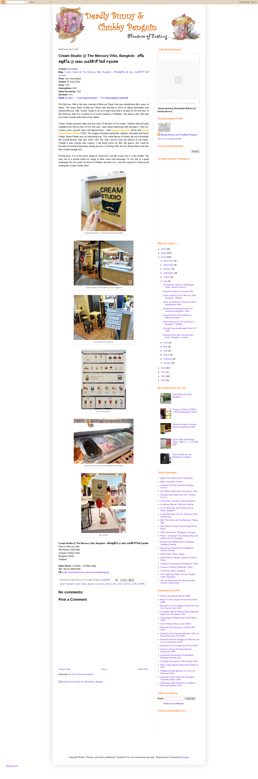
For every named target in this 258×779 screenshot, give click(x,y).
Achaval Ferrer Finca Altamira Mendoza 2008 (177, 316)
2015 (163, 253)
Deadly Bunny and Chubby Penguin (179, 134)
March (166, 354)
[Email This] (121, 580)
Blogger (185, 757)
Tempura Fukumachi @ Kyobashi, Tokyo (179, 563)
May (165, 346)
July (165, 281)
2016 (163, 249)
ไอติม (135, 584)
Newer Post (64, 669)
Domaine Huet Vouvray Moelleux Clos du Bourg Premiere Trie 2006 (179, 634)
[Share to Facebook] (130, 580)
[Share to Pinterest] (132, 580)
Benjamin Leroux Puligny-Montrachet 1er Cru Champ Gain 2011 (179, 606)
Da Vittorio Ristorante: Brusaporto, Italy (178, 491)
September (169, 273)
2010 (163, 380)
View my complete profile (169, 139)
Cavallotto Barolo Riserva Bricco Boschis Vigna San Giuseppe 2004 (179, 612)
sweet (119, 584)
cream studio (80, 584)
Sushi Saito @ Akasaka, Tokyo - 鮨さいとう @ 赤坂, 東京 (186, 442)
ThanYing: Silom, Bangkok (172, 570)
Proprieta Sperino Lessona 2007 (178, 291)
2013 (163, 368)
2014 (163, 257)
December (168, 260)
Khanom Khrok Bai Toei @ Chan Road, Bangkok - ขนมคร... (178, 336)
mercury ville (110, 584)
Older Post (143, 669)
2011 (163, 376)
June (166, 342)
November (168, 265)
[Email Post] (116, 580)
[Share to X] (127, 580)
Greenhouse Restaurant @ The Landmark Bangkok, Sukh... (178, 309)
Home (104, 669)
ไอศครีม (141, 584)
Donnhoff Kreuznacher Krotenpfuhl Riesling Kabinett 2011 (176, 656)
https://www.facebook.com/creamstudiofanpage (86, 572)
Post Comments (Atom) (83, 674)
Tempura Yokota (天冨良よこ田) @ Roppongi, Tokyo (185, 410)
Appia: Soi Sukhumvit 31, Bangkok (176, 478)
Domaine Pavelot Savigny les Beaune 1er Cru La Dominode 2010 (179, 640)
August (167, 277)
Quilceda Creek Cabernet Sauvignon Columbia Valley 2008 (177, 678)
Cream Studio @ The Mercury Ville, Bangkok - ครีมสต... (179, 296)
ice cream (99, 584)
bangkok (70, 584)
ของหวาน (127, 584)
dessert (90, 584)
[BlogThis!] (124, 580)
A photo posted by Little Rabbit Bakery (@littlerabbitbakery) (187, 103)
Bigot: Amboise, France (171, 481)
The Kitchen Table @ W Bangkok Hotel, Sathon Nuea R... (178, 286)
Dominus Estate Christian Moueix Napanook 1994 (184, 425)
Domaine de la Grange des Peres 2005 (178, 645)
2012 (163, 372)
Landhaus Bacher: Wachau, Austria (177, 504)
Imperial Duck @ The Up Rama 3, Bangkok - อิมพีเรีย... (179, 322)
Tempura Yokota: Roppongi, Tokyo (176, 567)
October (167, 269)
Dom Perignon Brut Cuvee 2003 (175, 624)
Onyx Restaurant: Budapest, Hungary (178, 532)
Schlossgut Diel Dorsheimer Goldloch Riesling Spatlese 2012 (177, 684)
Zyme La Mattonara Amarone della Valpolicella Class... (179, 303)
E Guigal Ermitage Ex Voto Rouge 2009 (179, 661)
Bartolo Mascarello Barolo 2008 (175, 596)
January (167, 363)
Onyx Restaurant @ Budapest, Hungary (182, 455)
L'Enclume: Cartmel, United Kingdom (177, 501)
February (168, 359)
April (165, 350)
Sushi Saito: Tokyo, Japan (172, 554)
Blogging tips (12, 766)
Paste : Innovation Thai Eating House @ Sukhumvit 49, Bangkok (179, 536)
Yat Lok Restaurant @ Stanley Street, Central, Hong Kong (178, 581)
